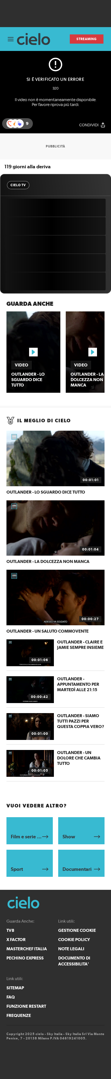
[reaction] (19, 123)
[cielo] (35, 39)
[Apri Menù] (10, 39)
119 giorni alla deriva (27, 166)
